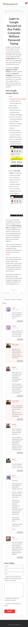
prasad (14, 459)
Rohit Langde (6, 293)
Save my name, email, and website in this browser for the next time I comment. (13, 578)
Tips (21, 293)
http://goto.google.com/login (18, 99)
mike (13, 537)
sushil (13, 308)
